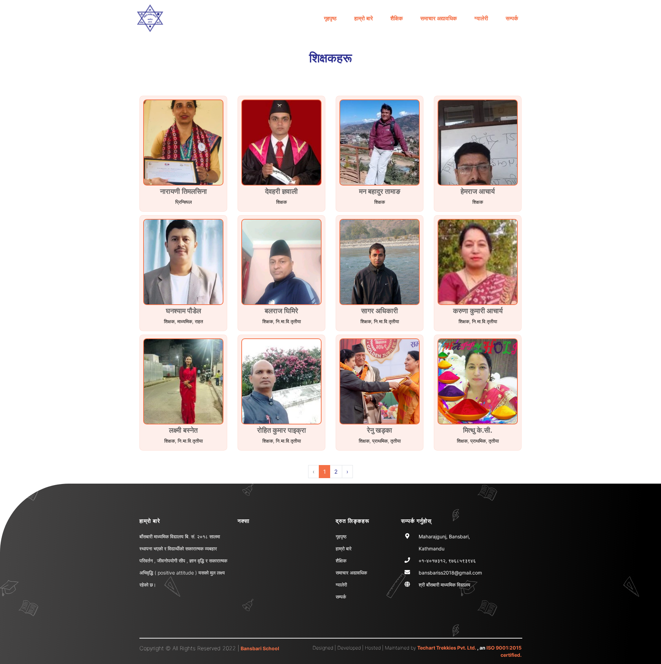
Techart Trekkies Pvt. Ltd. (446, 648)
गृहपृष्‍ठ (330, 18)
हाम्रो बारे (363, 18)
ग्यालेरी (481, 18)
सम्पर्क (512, 18)
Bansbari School (260, 648)
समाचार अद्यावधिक (438, 18)
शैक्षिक (396, 18)
